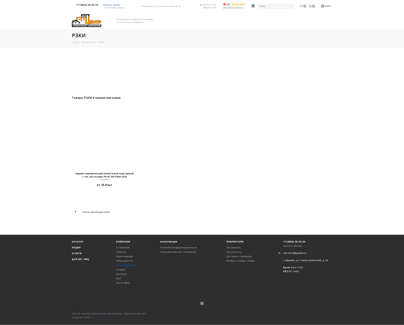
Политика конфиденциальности (178, 247)
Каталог (78, 241)
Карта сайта (123, 282)
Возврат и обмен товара (240, 260)
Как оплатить (233, 251)
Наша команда (124, 256)
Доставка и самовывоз (239, 256)
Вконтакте (253, 5)
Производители (125, 265)
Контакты (121, 273)
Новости (121, 251)
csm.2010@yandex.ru (114, 7)
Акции (76, 247)
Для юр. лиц (80, 259)
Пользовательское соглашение (178, 251)
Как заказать (233, 247)
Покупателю (235, 241)
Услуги (77, 253)
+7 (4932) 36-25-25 (87, 4)
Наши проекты (124, 260)
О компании (122, 247)
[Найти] (292, 6)
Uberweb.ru (100, 317)
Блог (118, 278)
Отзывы (120, 269)
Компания (123, 241)
